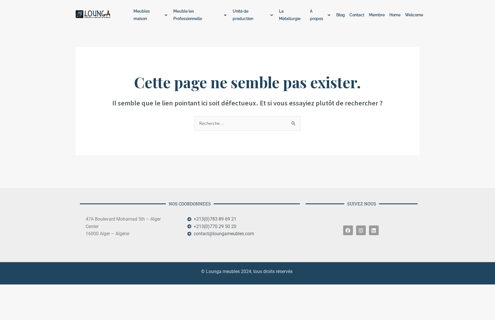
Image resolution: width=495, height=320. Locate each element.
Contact (356, 15)
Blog (340, 15)
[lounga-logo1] (97, 14)
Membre (377, 15)
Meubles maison (141, 15)
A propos (316, 15)
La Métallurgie (289, 15)
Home (394, 15)
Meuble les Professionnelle (187, 15)
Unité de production (243, 15)
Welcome (414, 15)
